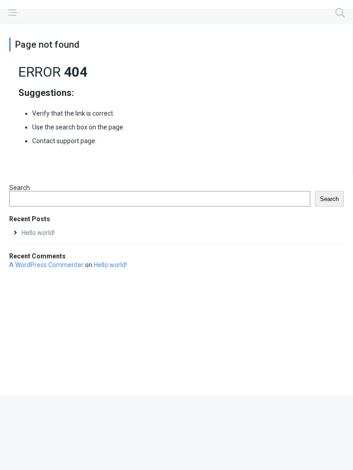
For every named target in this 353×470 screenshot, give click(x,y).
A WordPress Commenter (46, 265)
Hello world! (38, 232)
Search (19, 187)
